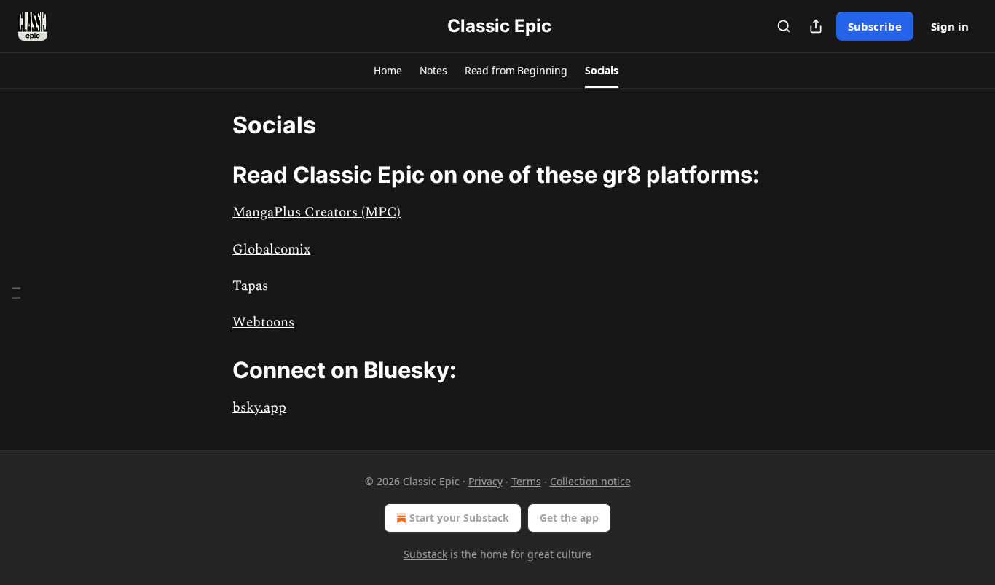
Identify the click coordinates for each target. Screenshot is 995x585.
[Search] (783, 26)
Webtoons (263, 322)
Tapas (250, 286)
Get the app (569, 518)
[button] (387, 70)
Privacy (485, 481)
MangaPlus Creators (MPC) (316, 212)
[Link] (212, 175)
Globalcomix (271, 249)
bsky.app (259, 407)
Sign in (950, 26)
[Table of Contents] (16, 292)
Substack (425, 554)
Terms (526, 481)
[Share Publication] (815, 26)
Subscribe (875, 26)
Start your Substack (459, 518)
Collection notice (590, 481)
